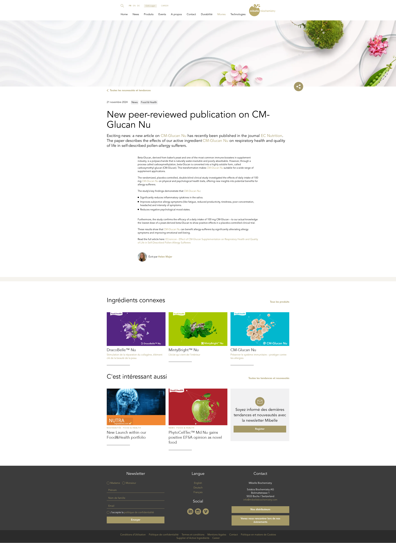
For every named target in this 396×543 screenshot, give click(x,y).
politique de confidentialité (139, 512)
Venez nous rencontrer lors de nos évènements (260, 520)
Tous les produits (279, 302)
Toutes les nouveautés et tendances (130, 90)
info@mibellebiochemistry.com (260, 500)
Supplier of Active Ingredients (192, 538)
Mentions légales (216, 535)
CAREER (164, 6)
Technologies (237, 14)
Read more (136, 338)
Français (198, 492)
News (136, 14)
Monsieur (131, 483)
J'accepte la (132, 512)
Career (216, 538)
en (134, 6)
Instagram (198, 511)
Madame (115, 483)
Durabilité (206, 14)
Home (124, 14)
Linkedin (190, 511)
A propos (176, 14)
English (198, 483)
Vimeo (206, 511)
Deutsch (198, 488)
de (138, 6)
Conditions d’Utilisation (133, 535)
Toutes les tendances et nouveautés (268, 378)
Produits (148, 14)
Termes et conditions (193, 535)
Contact (191, 14)
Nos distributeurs (260, 509)
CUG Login (150, 6)
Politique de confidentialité (164, 535)
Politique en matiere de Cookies (258, 535)
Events (162, 14)
